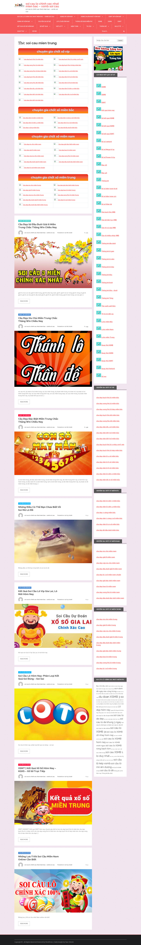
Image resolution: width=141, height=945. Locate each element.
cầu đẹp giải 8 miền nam (32, 150)
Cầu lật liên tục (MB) (109, 220)
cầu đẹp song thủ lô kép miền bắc (35, 71)
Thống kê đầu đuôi (108, 243)
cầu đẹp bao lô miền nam (67, 150)
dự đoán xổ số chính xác (109, 701)
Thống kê (103, 26)
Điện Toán (74, 26)
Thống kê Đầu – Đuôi (109, 290)
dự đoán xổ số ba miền (112, 699)
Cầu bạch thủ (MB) (108, 212)
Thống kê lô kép (107, 267)
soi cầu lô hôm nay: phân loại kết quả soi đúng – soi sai (38, 677)
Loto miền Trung (107, 337)
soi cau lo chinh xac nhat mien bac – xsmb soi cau (42, 5)
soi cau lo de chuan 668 (104, 715)
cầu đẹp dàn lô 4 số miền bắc (68, 71)
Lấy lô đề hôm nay (62, 21)
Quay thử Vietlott (108, 369)
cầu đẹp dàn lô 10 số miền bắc (68, 123)
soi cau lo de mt (117, 725)
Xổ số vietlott (106, 142)
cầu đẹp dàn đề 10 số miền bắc (69, 94)
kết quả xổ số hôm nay (25, 26)
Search (120, 40)
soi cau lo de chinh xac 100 (114, 712)
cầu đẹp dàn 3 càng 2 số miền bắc (69, 118)
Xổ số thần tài (106, 204)
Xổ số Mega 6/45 (107, 149)
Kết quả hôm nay (108, 110)
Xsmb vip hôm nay (66, 16)
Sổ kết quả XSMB (107, 118)
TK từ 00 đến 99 (107, 314)
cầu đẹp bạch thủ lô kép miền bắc (70, 65)
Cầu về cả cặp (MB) (108, 228)
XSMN (110, 21)
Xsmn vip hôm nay (23, 21)
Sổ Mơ (34, 31)
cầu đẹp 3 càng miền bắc (31, 127)
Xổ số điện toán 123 (108, 196)
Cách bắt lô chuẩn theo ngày (116, 686)
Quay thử (20, 31)
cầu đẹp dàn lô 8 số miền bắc (68, 82)
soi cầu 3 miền (113, 756)
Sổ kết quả (44, 26)
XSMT (119, 21)
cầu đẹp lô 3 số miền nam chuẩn (34, 167)
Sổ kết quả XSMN (107, 126)
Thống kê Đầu (106, 275)
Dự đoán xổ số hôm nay (105, 704)
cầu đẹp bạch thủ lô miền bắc (33, 59)
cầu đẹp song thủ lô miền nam (69, 156)
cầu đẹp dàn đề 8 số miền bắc (33, 100)
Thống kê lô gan (107, 251)
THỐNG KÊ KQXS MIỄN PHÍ (83, 21)
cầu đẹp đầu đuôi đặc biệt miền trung (35, 205)
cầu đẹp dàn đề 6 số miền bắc (33, 94)
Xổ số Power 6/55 (108, 157)
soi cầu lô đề (107, 770)
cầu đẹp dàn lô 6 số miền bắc (68, 77)
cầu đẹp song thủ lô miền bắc (33, 65)
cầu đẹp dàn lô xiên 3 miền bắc (33, 118)
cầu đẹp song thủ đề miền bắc (34, 82)
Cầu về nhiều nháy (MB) (110, 235)
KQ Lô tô (118, 26)
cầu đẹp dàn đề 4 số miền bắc (33, 88)
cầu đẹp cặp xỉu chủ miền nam (34, 156)
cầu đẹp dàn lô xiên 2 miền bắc (69, 88)
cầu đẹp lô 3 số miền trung (66, 200)
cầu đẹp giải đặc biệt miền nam (69, 144)
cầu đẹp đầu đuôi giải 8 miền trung (34, 200)
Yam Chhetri (69, 942)
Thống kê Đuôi (107, 283)
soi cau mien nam (115, 749)
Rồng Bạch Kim (102, 712)
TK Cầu (88, 26)
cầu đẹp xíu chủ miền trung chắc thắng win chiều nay (37, 319)
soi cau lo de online (103, 728)
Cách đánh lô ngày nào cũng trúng (105, 688)
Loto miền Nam (107, 329)
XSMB (100, 21)
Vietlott (59, 26)
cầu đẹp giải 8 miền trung (31, 190)
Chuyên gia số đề (44, 21)
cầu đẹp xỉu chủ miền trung (32, 185)
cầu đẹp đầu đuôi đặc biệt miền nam (71, 162)
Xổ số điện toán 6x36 (109, 189)
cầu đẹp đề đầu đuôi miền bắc (67, 127)
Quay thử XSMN (107, 353)
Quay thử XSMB (107, 345)
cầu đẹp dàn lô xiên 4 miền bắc (33, 123)
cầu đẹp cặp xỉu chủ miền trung (33, 195)
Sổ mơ (103, 376)
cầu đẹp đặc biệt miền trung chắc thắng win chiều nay (38, 420)
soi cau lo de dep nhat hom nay (112, 719)
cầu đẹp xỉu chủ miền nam (32, 144)
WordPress (49, 942)
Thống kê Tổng (107, 298)
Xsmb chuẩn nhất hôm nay (90, 16)
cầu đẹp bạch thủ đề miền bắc (34, 77)
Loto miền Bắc (107, 322)
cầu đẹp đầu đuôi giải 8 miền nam (35, 162)
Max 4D (104, 173)
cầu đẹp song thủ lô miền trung (68, 195)
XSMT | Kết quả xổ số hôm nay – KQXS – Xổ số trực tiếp (37, 770)
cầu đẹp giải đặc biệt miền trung (68, 185)
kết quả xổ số (103, 707)
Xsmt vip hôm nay (115, 16)
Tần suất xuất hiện (108, 306)
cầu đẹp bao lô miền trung (66, 190)
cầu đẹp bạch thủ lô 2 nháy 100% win (71, 59)
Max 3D (104, 165)
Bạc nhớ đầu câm (102, 686)
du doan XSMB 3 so (111, 696)
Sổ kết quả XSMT (107, 134)
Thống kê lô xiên (107, 259)
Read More (24, 301)
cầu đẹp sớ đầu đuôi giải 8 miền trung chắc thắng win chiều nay (37, 226)
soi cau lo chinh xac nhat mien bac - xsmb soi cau (39, 232)
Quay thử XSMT (107, 361)
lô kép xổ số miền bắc (112, 706)
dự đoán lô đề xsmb (101, 699)
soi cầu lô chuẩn (109, 760)
